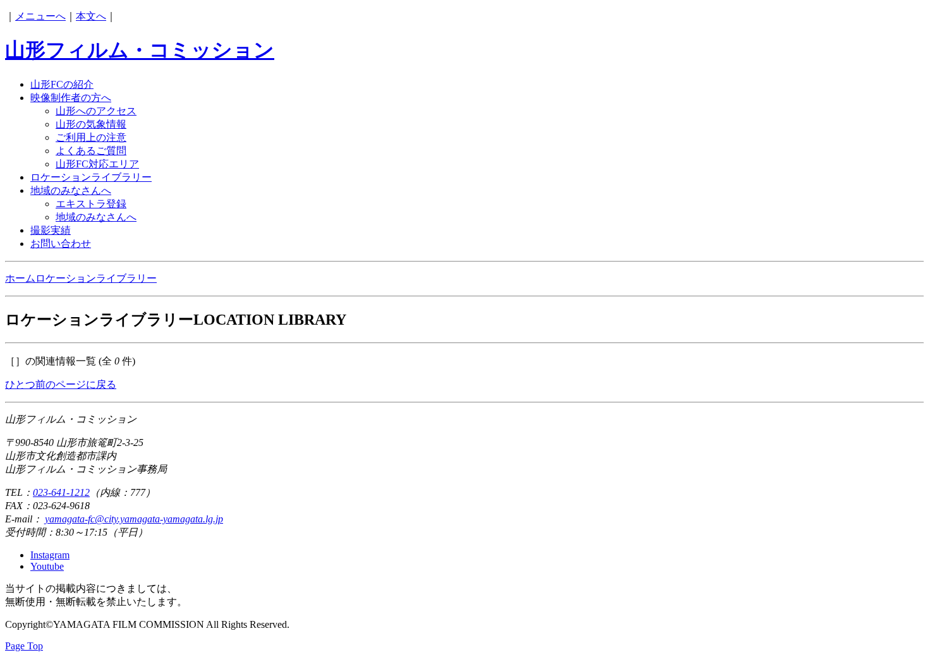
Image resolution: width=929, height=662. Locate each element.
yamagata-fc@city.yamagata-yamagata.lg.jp (134, 519)
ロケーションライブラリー (91, 177)
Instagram (50, 555)
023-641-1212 (61, 492)
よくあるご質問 (91, 150)
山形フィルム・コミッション (139, 50)
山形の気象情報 (91, 124)
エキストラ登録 (91, 203)
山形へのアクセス (96, 110)
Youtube (47, 566)
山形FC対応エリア (97, 164)
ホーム (20, 278)
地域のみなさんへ (70, 190)
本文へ (91, 16)
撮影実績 (50, 230)
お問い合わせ (60, 243)
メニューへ (40, 16)
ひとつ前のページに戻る (60, 384)
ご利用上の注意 (91, 137)
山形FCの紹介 (62, 84)
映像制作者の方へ (70, 97)
